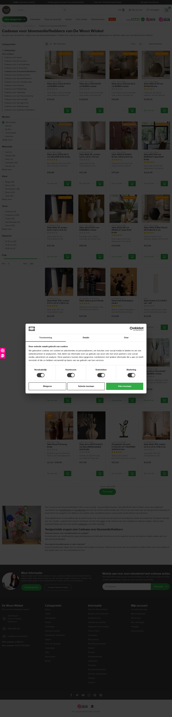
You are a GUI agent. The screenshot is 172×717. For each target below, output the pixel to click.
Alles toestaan (124, 386)
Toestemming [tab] (45, 338)
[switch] (71, 375)
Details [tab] (86, 338)
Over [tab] (126, 338)
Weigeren (47, 386)
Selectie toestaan (86, 386)
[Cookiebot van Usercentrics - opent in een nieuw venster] (132, 329)
